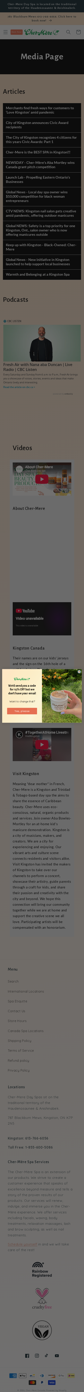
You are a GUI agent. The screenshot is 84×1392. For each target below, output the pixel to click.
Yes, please (22, 711)
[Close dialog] (79, 671)
